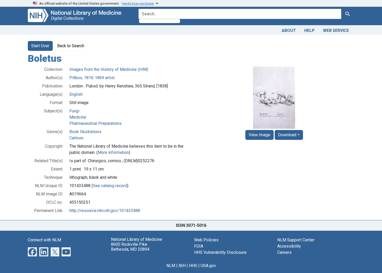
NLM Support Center (295, 239)
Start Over (40, 45)
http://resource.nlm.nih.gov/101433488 (104, 210)
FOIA (198, 246)
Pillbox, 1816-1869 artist (92, 77)
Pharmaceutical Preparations (95, 123)
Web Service (336, 30)
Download (287, 134)
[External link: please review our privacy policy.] (32, 251)
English (76, 94)
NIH (182, 265)
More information (113, 152)
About (289, 30)
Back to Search (70, 45)
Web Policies (206, 239)
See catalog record (110, 185)
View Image (259, 134)
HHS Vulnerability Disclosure (220, 252)
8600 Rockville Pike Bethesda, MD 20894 (130, 247)
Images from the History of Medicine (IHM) (108, 69)
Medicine (77, 117)
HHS (193, 265)
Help (309, 30)
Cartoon (76, 137)
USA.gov (208, 265)
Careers (284, 252)
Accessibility (289, 246)
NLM (170, 265)
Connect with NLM (44, 239)
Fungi (74, 110)
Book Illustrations (85, 131)
